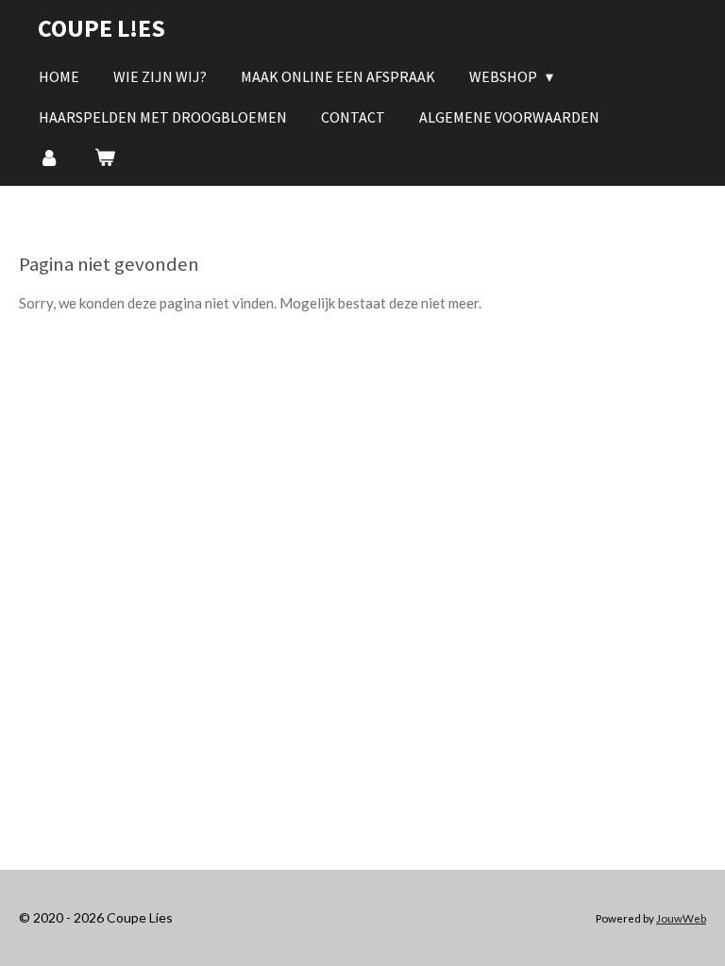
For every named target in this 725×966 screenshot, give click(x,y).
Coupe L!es (101, 27)
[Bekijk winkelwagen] (103, 156)
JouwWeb (681, 917)
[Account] (49, 156)
